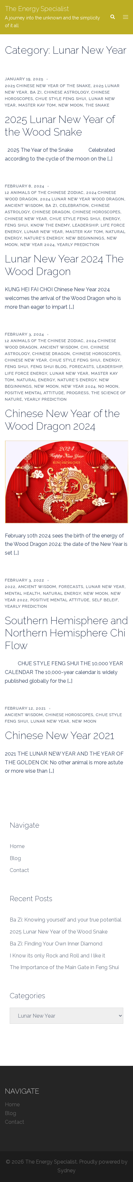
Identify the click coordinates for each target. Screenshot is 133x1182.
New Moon (70, 105)
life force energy (26, 373)
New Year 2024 (37, 244)
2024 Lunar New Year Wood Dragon (82, 199)
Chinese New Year (26, 218)
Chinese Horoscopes (96, 212)
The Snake (97, 105)
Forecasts (81, 366)
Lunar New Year (43, 231)
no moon (108, 386)
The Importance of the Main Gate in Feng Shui (64, 967)
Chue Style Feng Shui (61, 98)
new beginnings (85, 238)
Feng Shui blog (49, 366)
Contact (19, 870)
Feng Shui (16, 225)
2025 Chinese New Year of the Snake (48, 85)
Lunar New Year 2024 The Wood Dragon (64, 265)
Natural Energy (36, 380)
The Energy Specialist (37, 9)
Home (17, 846)
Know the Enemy (50, 225)
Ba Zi (36, 92)
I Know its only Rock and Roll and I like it (57, 956)
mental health (22, 593)
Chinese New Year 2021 (59, 735)
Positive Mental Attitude (34, 393)
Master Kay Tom (37, 105)
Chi (84, 347)
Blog (15, 858)
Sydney (66, 1170)
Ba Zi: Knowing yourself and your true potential (65, 920)
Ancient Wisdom (24, 205)
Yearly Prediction (78, 244)
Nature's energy (43, 238)
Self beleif (105, 600)
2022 (10, 586)
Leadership (85, 225)
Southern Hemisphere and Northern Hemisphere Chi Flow (66, 632)
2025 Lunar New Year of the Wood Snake (60, 125)
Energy (111, 218)
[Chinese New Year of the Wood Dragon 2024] (66, 482)
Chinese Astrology (66, 92)
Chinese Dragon (51, 212)
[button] (112, 17)
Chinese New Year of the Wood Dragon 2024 (62, 419)
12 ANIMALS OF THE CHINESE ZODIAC (44, 192)
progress (77, 393)
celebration (74, 205)
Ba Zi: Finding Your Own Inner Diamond (56, 944)
